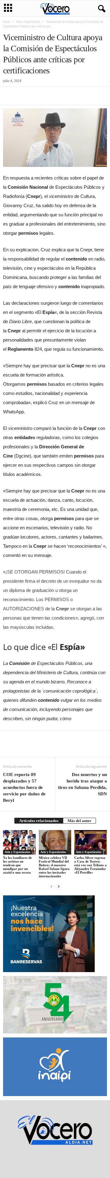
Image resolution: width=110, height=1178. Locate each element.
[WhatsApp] (51, 96)
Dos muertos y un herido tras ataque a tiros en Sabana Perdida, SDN (82, 784)
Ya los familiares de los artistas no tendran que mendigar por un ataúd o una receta (17, 865)
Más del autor (79, 820)
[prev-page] (51, 886)
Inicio (6, 21)
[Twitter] (23, 96)
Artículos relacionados (38, 820)
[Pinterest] (37, 96)
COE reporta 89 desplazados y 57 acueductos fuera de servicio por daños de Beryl (24, 787)
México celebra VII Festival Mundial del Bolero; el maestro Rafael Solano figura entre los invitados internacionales (54, 867)
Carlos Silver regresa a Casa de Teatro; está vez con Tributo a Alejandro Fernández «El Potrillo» (90, 865)
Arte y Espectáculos (28, 21)
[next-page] (59, 886)
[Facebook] (9, 96)
